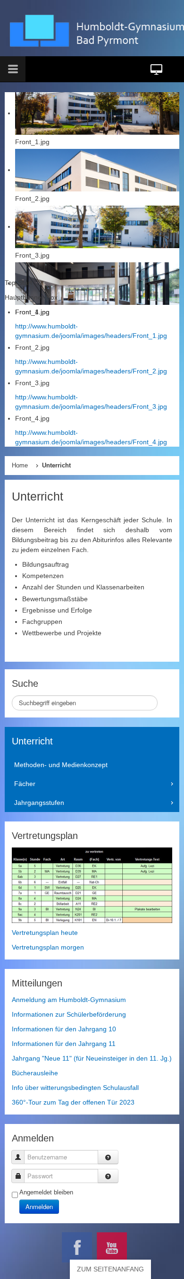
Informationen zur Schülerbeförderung (69, 1014)
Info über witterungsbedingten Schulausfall (75, 1087)
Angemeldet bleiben (46, 1192)
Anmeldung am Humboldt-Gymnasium (69, 999)
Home (20, 465)
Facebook (77, 1247)
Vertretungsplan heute (45, 932)
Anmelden (39, 1206)
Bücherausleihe (35, 1073)
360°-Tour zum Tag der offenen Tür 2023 (73, 1102)
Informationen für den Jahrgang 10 (64, 1029)
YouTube (112, 1247)
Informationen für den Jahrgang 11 (64, 1043)
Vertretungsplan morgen (48, 947)
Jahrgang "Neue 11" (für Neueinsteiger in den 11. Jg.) (92, 1058)
